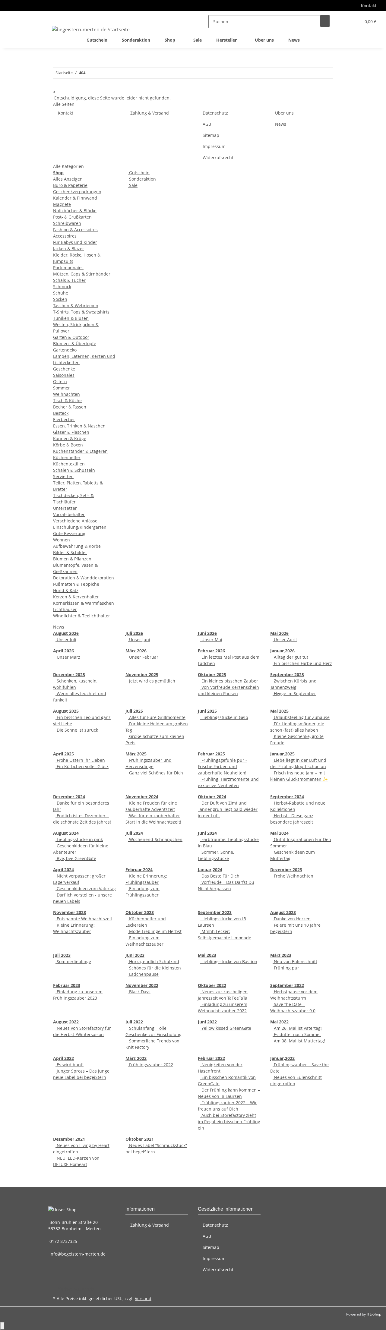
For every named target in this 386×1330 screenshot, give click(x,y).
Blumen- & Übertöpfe (74, 343)
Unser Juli (65, 639)
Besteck (60, 413)
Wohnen (61, 540)
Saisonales (63, 375)
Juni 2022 (207, 1022)
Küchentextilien (69, 464)
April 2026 (63, 651)
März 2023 (280, 955)
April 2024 (63, 869)
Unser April (285, 639)
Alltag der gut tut (290, 657)
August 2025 (66, 711)
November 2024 (141, 796)
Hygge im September (294, 693)
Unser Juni (139, 639)
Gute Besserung (69, 533)
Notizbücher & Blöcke (74, 210)
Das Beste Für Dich (219, 876)
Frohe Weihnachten (293, 876)
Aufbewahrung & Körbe (77, 546)
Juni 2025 (207, 711)
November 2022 (141, 985)
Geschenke (64, 369)
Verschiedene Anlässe (75, 521)
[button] (344, 21)
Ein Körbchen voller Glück (82, 766)
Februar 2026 (211, 651)
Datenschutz (215, 113)
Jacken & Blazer (68, 248)
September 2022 (287, 985)
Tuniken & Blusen (71, 318)
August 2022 (66, 1022)
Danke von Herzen (292, 919)
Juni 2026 (207, 633)
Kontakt (368, 5)
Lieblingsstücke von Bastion (228, 961)
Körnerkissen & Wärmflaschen (83, 603)
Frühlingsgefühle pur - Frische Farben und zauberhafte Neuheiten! (222, 766)
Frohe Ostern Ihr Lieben (80, 760)
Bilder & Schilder (70, 552)
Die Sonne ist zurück (76, 730)
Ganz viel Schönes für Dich (155, 773)
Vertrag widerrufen (77, 1289)
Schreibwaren (67, 223)
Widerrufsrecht (218, 157)
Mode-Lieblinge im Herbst (155, 931)
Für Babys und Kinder (75, 242)
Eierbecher (64, 419)
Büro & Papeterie (70, 185)
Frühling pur (286, 968)
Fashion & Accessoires (75, 229)
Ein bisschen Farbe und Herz (302, 663)
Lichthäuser (65, 609)
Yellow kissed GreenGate (225, 1028)
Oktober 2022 (212, 985)
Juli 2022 (134, 1022)
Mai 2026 (279, 633)
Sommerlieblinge (73, 961)
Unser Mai (211, 639)
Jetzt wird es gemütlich (151, 681)
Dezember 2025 (69, 674)
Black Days (139, 991)
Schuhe (60, 293)
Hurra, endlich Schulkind (153, 961)
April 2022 (63, 1058)
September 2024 (287, 796)
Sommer (61, 388)
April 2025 (63, 754)
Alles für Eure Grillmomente (156, 717)
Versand (143, 1298)
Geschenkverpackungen (77, 191)
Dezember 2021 (69, 1139)
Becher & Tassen (69, 407)
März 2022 (136, 1058)
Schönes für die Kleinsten (154, 968)
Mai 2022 (279, 1022)
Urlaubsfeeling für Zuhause (301, 717)
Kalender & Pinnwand (75, 198)
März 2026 (136, 651)
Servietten (63, 476)
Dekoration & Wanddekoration (83, 578)
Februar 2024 (139, 869)
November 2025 (141, 674)
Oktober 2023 (139, 912)
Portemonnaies (68, 267)
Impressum (214, 146)
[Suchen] (325, 21)
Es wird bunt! (69, 1064)
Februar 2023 (66, 985)
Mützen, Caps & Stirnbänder (81, 274)
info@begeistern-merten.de (77, 1254)
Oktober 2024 (212, 796)
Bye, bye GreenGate (75, 858)
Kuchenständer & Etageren (80, 451)
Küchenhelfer (67, 457)
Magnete (62, 204)
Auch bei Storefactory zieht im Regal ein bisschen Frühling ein (229, 1121)
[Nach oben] (2, 1326)
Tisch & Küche (67, 400)
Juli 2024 (134, 833)
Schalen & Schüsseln (74, 470)
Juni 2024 (207, 833)
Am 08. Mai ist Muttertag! (299, 1041)
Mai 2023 (207, 955)
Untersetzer (65, 508)
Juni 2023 (134, 955)
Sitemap (211, 135)
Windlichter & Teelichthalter (81, 616)
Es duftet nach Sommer (297, 1034)
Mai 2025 (279, 711)
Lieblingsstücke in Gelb (224, 717)
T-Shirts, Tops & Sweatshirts (81, 312)
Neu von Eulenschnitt (295, 961)
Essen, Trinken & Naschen (79, 426)
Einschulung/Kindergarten (79, 527)
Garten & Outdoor (71, 337)
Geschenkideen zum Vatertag (85, 888)
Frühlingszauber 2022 (150, 1064)
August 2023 (283, 912)
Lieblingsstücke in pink (79, 839)
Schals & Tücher (69, 280)
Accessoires (65, 236)
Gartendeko (65, 350)
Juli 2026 (134, 633)
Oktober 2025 (212, 674)
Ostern (60, 381)
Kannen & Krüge (69, 438)
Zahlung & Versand (149, 113)
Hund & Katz (65, 590)
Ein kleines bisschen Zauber (229, 681)
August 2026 (66, 633)
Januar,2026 (282, 651)
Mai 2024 (279, 833)
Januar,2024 (210, 869)
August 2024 (66, 833)
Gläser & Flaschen (71, 432)
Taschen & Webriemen (75, 305)
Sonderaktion (142, 179)
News (294, 40)
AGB (207, 124)
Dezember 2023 (286, 869)
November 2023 (69, 912)
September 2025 (287, 674)
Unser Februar (143, 657)
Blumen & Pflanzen (72, 559)
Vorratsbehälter (69, 514)
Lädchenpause (143, 974)
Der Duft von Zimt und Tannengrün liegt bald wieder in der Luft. (228, 809)
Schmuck (62, 286)
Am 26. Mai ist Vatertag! (297, 1028)
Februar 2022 (211, 1058)
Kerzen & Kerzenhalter (76, 597)
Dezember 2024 (69, 796)
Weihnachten (66, 394)
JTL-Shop (374, 1314)
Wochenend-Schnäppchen (155, 839)
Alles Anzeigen (68, 179)
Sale (133, 185)
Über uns (264, 40)
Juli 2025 (134, 711)
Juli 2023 (62, 955)
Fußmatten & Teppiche (76, 584)
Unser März (67, 657)
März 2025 (136, 754)
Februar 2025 (211, 754)
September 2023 (215, 912)
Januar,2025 (282, 754)
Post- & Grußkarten (72, 217)
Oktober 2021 (139, 1139)
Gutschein (139, 172)
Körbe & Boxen (68, 445)
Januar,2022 (282, 1058)
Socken (60, 299)
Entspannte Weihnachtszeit (83, 919)
